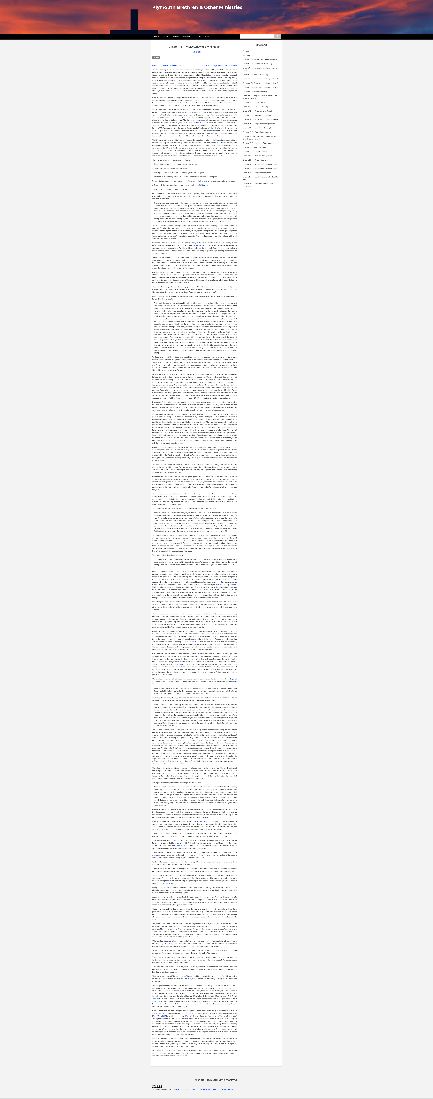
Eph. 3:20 (187, 979)
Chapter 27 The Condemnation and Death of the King (261, 178)
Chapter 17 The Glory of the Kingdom (257, 132)
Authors (176, 36)
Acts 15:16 (200, 123)
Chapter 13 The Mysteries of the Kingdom (258, 115)
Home (156, 36)
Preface (246, 51)
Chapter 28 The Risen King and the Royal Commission (258, 185)
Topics (165, 36)
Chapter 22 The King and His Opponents (258, 156)
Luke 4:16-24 (168, 944)
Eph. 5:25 (176, 846)
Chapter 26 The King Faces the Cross (257, 173)
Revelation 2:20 (180, 664)
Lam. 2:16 (168, 883)
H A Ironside (196, 52)
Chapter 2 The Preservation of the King (257, 64)
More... (207, 36)
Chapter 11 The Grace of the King (255, 107)
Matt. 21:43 (220, 143)
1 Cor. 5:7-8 (194, 642)
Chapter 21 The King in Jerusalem (255, 152)
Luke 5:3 (197, 245)
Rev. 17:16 (156, 858)
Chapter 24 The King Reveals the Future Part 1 (260, 164)
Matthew (156, 57)
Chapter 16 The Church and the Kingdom (258, 128)
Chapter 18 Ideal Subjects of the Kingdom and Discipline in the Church (260, 137)
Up (194, 66)
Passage (186, 36)
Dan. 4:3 (189, 1016)
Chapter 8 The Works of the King (255, 92)
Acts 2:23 (169, 118)
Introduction (247, 55)
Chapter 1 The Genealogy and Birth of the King (260, 59)
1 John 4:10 (178, 118)
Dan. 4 (218, 585)
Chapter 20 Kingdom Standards (254, 147)
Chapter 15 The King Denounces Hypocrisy (259, 124)
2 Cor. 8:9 (204, 185)
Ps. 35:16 (161, 883)
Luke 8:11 (213, 128)
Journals (197, 36)
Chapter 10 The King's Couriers (254, 103)
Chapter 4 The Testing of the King (255, 75)
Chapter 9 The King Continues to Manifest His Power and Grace (260, 97)
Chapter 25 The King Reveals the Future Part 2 (260, 168)
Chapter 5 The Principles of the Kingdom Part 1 (260, 79)
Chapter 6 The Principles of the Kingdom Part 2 (260, 83)
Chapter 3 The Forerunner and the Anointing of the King (260, 69)
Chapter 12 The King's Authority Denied (167, 66)
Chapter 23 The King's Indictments (255, 160)
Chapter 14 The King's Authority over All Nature (219, 66)
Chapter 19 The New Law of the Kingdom (258, 143)
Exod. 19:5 (202, 821)
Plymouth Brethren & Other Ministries (197, 7)
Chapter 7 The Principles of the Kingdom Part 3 (260, 87)
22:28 (164, 1016)
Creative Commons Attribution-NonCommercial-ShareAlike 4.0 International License (203, 1089)
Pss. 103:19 (157, 1016)
